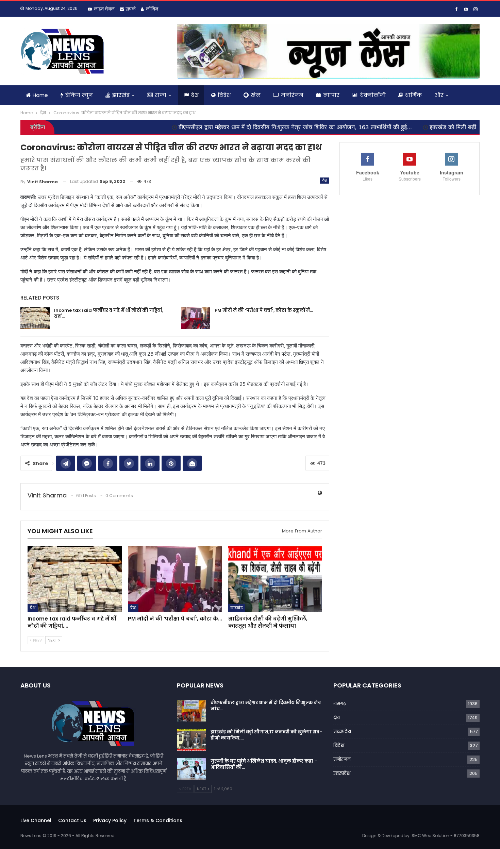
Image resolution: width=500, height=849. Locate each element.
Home (40, 95)
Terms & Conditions (157, 820)
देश (195, 95)
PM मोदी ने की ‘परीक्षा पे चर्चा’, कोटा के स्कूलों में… (264, 310)
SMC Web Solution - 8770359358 (446, 835)
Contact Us (72, 820)
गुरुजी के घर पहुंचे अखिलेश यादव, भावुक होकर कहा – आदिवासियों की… (264, 764)
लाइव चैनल (104, 9)
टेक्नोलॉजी (373, 95)
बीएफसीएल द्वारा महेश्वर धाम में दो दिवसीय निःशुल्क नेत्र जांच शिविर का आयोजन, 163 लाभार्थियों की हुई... (253, 127)
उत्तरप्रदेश (341, 773)
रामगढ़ (339, 703)
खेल (256, 95)
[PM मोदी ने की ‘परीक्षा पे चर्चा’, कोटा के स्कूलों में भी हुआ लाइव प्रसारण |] (195, 318)
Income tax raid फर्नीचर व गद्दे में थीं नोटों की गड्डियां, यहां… (108, 313)
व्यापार (331, 95)
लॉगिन (152, 9)
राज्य (160, 95)
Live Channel (35, 820)
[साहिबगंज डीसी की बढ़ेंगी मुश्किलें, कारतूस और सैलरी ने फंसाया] (275, 579)
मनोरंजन (292, 95)
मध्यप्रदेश (342, 731)
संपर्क (131, 9)
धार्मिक (413, 95)
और (439, 95)
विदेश (224, 95)
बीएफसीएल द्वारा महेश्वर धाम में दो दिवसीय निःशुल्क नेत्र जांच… (266, 705)
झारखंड (121, 95)
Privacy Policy (110, 820)
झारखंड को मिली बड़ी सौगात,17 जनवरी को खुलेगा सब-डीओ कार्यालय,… (266, 735)
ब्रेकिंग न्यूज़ (79, 95)
